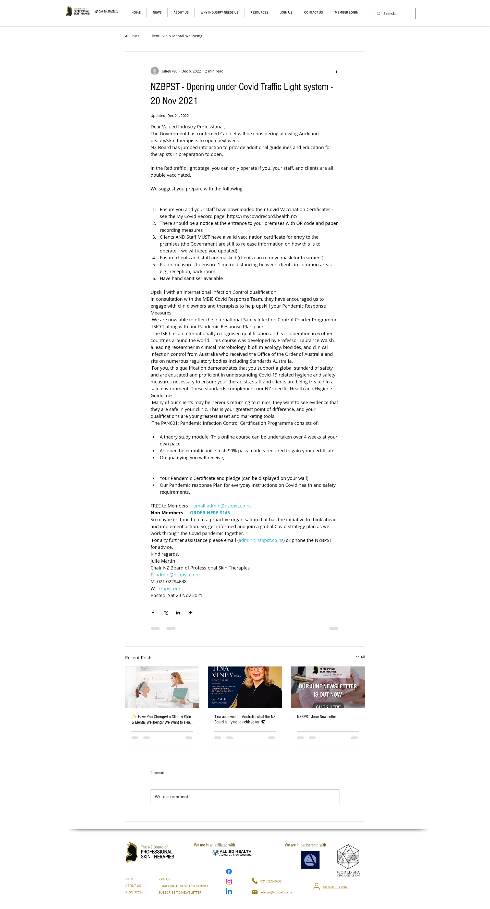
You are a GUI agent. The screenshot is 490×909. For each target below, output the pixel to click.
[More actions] (336, 71)
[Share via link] (190, 612)
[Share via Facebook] (153, 612)
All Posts (132, 35)
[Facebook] (229, 871)
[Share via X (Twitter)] (165, 612)
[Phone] (254, 881)
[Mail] (254, 892)
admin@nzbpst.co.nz (276, 892)
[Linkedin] (229, 892)
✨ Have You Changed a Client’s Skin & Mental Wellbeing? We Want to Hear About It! (161, 719)
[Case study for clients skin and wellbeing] (162, 687)
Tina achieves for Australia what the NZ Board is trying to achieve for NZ (244, 719)
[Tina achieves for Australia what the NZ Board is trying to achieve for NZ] (245, 687)
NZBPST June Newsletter (316, 716)
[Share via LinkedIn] (178, 612)
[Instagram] (229, 882)
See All (359, 657)
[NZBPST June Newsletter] (328, 687)
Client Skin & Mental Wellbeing (176, 35)
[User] (316, 886)
